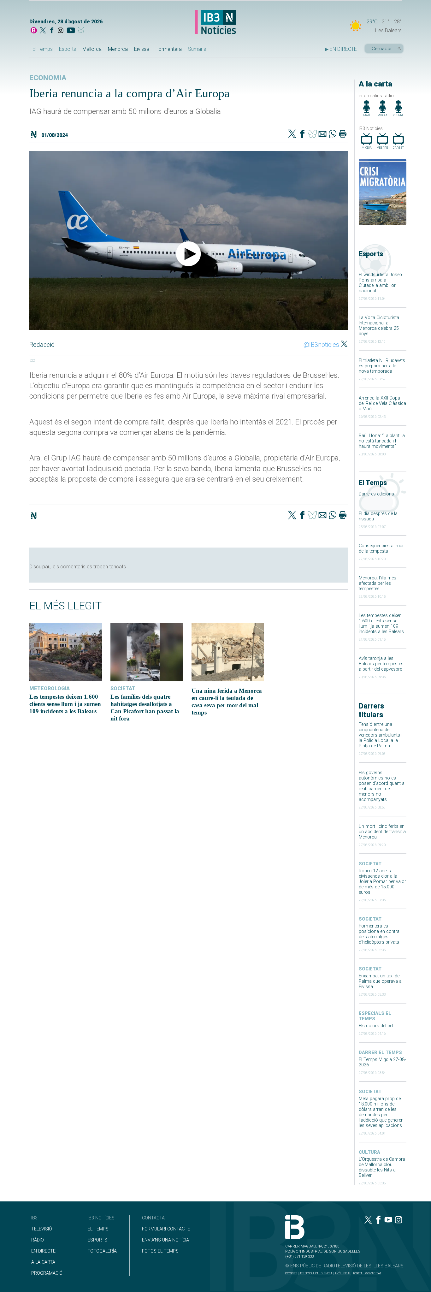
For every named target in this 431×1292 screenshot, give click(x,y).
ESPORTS (97, 1240)
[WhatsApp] (332, 134)
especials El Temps (375, 1016)
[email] (322, 134)
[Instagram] (60, 31)
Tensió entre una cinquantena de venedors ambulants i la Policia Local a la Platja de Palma (380, 735)
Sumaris (197, 49)
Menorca (118, 49)
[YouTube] (71, 31)
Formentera (169, 49)
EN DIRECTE (43, 1251)
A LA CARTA (43, 1262)
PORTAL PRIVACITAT (367, 1273)
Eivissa (141, 49)
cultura (369, 1152)
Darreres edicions (376, 494)
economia (47, 78)
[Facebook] (52, 31)
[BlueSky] (82, 31)
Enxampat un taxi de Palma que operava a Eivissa (380, 981)
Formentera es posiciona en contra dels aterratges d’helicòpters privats (379, 934)
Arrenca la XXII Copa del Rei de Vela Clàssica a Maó (382, 403)
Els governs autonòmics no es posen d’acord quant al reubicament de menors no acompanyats (382, 786)
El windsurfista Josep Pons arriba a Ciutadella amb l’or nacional (380, 282)
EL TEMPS (98, 1229)
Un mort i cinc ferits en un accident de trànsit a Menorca (382, 832)
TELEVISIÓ (41, 1229)
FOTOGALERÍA (102, 1251)
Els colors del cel (376, 1025)
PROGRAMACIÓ (46, 1273)
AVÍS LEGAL (343, 1273)
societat (370, 864)
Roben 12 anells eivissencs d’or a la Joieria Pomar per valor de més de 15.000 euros (382, 881)
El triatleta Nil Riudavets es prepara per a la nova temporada (382, 366)
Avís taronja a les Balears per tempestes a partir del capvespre (381, 664)
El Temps (42, 49)
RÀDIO (37, 1240)
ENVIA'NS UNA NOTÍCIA (165, 1240)
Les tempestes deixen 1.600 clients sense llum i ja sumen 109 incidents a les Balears (381, 623)
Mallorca (92, 49)
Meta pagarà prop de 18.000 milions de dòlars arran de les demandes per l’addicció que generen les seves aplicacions (381, 1112)
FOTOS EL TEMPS (160, 1251)
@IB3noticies (321, 344)
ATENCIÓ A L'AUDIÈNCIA (316, 1273)
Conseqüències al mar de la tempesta (381, 548)
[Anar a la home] (34, 31)
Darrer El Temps (380, 1052)
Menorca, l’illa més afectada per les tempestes (377, 583)
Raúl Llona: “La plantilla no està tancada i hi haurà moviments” (382, 441)
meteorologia (49, 688)
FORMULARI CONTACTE (166, 1229)
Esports (67, 49)
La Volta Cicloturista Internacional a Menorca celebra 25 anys (379, 325)
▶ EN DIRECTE (341, 49)
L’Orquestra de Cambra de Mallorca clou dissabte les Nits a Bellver (382, 1167)
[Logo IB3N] (215, 22)
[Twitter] (292, 134)
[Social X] (43, 31)
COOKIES (291, 1273)
